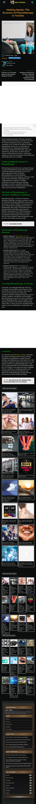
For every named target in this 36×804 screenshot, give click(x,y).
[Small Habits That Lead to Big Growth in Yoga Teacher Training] (26, 553)
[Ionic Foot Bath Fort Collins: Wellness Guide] (26, 444)
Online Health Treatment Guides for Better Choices (9, 563)
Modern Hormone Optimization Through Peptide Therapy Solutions (9, 454)
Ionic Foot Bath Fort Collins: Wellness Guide (26, 454)
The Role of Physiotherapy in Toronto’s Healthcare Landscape (18, 130)
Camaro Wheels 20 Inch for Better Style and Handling (5, 651)
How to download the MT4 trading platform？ (5, 668)
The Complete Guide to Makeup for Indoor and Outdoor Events (22, 669)
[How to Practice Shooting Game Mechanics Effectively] (30, 643)
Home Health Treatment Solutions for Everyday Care (9, 543)
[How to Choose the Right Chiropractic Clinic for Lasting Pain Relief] (9, 400)
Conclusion (10, 135)
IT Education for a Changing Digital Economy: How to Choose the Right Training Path (13, 691)
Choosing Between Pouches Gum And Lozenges (9, 432)
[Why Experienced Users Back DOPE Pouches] (26, 466)
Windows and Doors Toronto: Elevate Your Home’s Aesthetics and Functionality (27, 76)
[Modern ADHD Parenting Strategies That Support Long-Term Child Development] (9, 487)
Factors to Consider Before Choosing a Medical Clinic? (9, 74)
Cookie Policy (9, 729)
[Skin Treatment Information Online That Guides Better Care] (26, 511)
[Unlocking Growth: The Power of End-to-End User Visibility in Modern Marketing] (13, 660)
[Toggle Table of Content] (34, 125)
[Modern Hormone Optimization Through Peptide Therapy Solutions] (9, 444)
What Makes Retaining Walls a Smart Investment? (30, 668)
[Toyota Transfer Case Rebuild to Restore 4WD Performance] (13, 643)
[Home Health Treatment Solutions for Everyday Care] (9, 533)
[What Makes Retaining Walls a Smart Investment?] (30, 660)
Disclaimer (8, 726)
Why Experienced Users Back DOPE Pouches (26, 476)
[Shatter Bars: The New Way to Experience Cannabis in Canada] (9, 511)
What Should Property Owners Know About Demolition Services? (22, 689)
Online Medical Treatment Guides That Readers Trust (25, 543)
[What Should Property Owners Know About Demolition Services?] (22, 680)
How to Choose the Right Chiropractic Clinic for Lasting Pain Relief (9, 411)
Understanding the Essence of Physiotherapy (16, 127)
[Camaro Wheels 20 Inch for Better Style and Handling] (5, 643)
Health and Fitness (14, 58)
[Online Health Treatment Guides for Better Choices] (9, 553)
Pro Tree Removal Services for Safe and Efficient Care (5, 689)
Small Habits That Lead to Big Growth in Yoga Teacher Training (26, 564)
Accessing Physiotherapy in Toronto (14, 133)
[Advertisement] (18, 104)
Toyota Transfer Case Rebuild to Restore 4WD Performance (13, 651)
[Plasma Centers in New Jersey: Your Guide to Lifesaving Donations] (9, 466)
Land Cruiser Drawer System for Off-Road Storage (22, 651)
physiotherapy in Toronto (19, 355)
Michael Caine (7, 61)
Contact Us (8, 721)
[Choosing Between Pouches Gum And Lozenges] (9, 422)
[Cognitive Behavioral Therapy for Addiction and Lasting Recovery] (26, 422)
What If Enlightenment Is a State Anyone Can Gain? (26, 498)
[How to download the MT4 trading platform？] (5, 660)
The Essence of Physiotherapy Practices (15, 132)
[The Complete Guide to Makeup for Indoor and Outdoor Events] (22, 660)
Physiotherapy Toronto (22, 236)
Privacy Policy (9, 724)
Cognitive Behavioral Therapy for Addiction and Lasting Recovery (26, 433)
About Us (8, 719)
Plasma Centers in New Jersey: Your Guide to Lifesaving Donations (8, 476)
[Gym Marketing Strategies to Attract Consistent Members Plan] (26, 400)
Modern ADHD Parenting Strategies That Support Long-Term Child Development (8, 499)
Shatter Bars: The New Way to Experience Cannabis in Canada (9, 522)
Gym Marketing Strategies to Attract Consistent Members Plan (26, 411)
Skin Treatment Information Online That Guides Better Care (26, 522)
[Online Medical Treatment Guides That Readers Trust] (26, 533)
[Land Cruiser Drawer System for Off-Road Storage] (22, 643)
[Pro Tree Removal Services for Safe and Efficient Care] (5, 680)
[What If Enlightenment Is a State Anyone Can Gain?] (26, 487)
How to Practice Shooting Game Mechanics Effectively (29, 651)
